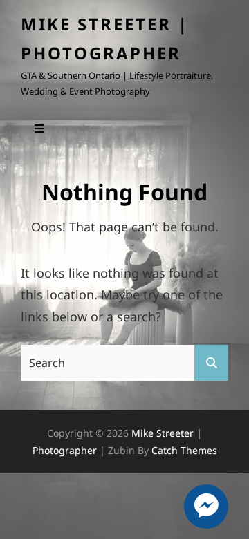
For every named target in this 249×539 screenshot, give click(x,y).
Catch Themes (184, 450)
